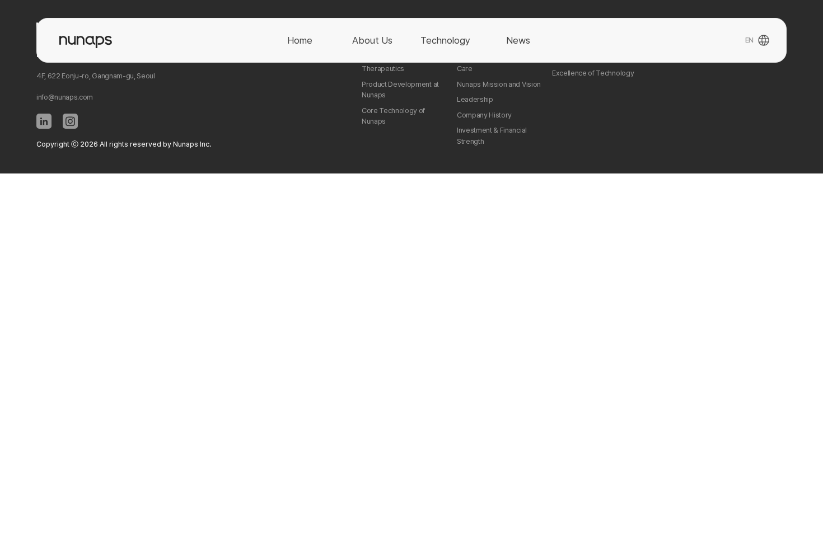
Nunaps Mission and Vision (499, 84)
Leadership (475, 99)
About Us (372, 40)
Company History (484, 115)
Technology (445, 40)
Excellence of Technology (593, 73)
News (518, 40)
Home (299, 40)
